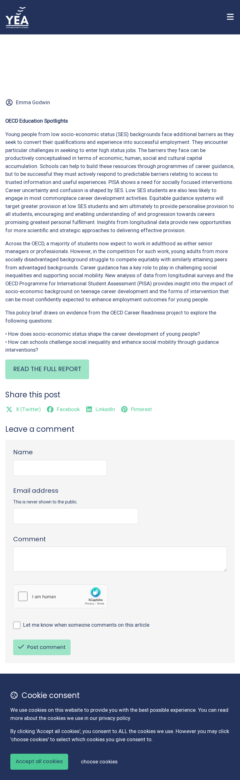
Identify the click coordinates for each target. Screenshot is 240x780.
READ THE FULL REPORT (47, 369)
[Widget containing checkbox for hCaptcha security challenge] (60, 596)
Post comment (46, 647)
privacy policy (114, 718)
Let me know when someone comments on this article (86, 625)
